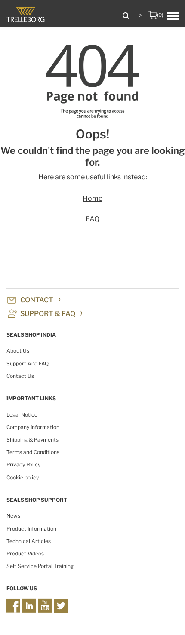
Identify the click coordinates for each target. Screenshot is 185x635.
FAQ (92, 219)
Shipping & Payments (32, 439)
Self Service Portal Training (40, 566)
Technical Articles (28, 541)
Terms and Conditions (32, 452)
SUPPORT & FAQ (47, 314)
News (13, 515)
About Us (17, 350)
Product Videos (25, 553)
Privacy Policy (23, 464)
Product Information (31, 528)
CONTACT (36, 300)
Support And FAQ (27, 363)
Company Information (32, 427)
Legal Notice (21, 414)
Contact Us (20, 376)
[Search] (126, 16)
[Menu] (176, 16)
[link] (139, 21)
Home (92, 198)
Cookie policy (22, 477)
